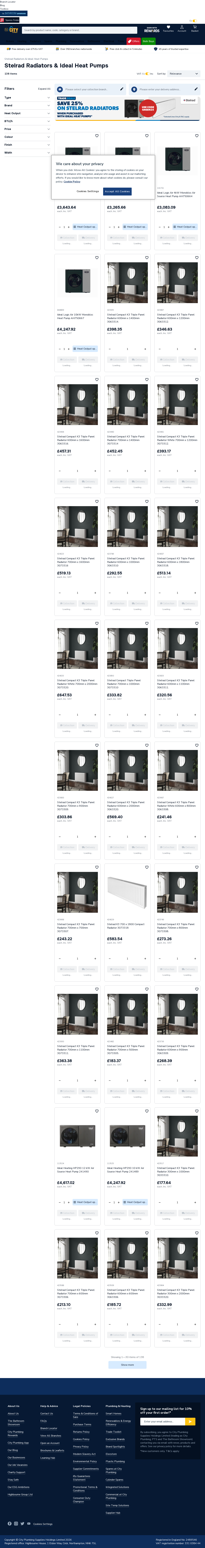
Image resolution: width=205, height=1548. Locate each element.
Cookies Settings (88, 191)
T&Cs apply (172, 1451)
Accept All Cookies (117, 191)
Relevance (176, 73)
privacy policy (164, 1446)
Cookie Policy (72, 181)
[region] (103, 177)
